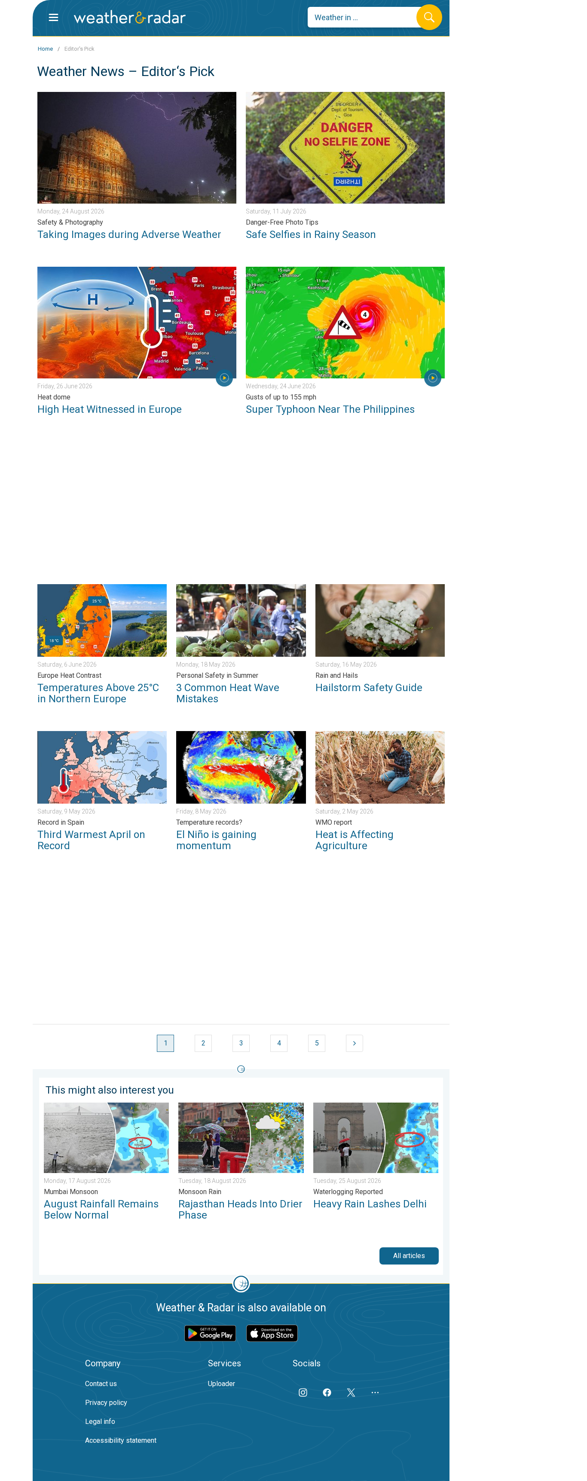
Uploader (221, 1384)
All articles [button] (409, 1256)
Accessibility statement (120, 1440)
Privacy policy (106, 1403)
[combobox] (368, 17)
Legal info (100, 1421)
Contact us (101, 1384)
